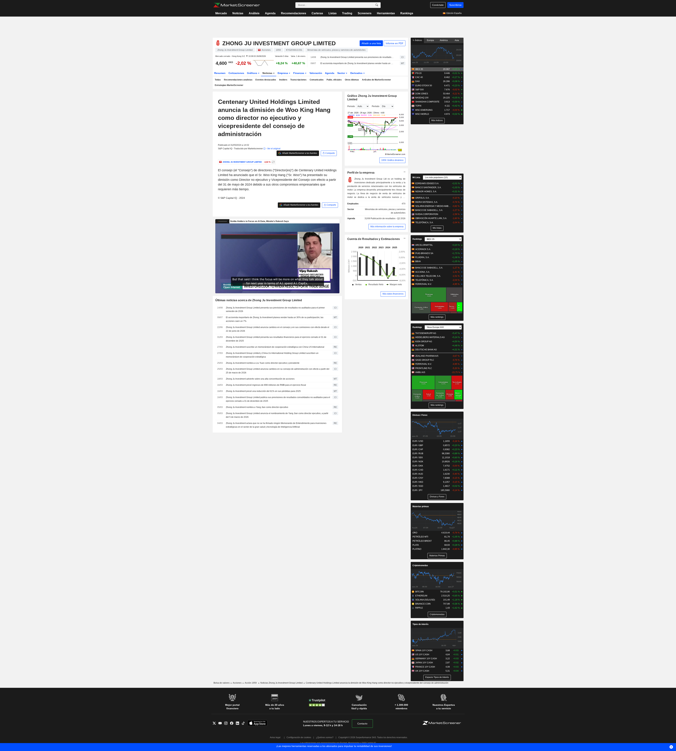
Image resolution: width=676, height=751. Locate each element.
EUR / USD (417, 441)
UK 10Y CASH (422, 671)
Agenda (270, 13)
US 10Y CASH (422, 654)
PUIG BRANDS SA (424, 253)
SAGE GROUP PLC (424, 360)
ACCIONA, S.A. (422, 272)
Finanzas (299, 73)
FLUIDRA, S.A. (422, 257)
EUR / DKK (417, 466)
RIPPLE (419, 608)
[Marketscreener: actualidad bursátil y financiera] (236, 5)
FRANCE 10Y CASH (425, 667)
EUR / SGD (417, 486)
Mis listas (437, 228)
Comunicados (317, 80)
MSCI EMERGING (424, 110)
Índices (418, 40)
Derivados (356, 73)
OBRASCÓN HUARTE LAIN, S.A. (431, 218)
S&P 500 (419, 89)
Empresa (283, 73)
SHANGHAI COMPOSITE (427, 102)
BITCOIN (419, 591)
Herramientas (386, 13)
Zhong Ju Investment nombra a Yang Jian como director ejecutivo (257, 407)
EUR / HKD (417, 482)
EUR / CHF (417, 449)
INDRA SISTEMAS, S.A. (426, 202)
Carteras (317, 13)
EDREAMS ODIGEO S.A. (427, 183)
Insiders (283, 80)
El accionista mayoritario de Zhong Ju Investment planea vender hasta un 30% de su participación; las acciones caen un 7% (357, 63)
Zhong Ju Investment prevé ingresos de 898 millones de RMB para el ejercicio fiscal (266, 385)
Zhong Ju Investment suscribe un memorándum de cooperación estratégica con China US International (275, 347)
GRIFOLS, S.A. (422, 198)
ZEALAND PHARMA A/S (426, 356)
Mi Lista (416, 177)
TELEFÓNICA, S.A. (424, 222)
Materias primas (420, 506)
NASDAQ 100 (421, 97)
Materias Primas (437, 555)
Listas (332, 13)
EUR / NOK (417, 461)
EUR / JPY (417, 490)
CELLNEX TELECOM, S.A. (428, 276)
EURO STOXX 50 (423, 85)
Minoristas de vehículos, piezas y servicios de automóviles (385, 211)
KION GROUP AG (423, 341)
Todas (218, 80)
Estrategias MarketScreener (229, 85)
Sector (341, 73)
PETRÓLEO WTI (420, 537)
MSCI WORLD (422, 114)
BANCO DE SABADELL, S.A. (429, 210)
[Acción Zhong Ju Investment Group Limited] (273, 162)
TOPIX (418, 106)
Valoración (315, 73)
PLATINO (416, 549)
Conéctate (438, 5)
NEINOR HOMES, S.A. (426, 191)
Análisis (254, 13)
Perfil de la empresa (361, 172)
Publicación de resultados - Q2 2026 (388, 218)
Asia (457, 40)
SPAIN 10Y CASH (423, 650)
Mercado (221, 13)
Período (375, 106)
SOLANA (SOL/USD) (425, 600)
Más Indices (437, 120)
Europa (430, 40)
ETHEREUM (421, 595)
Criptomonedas (420, 565)
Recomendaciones (293, 13)
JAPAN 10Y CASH (424, 662)
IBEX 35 (419, 69)
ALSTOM (419, 345)
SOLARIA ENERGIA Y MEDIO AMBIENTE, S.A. (433, 206)
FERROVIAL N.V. (423, 284)
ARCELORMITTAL (424, 245)
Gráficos (252, 73)
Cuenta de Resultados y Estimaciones (373, 238)
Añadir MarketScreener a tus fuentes (299, 153)
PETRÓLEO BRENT (422, 541)
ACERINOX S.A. (423, 249)
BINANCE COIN (423, 604)
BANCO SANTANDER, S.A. (428, 187)
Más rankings (437, 317)
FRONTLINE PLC (423, 368)
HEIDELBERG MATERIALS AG (430, 337)
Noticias (237, 13)
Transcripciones (298, 80)
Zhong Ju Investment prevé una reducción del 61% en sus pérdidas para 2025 (263, 391)
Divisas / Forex (419, 415)
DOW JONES (421, 93)
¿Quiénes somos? (324, 737)
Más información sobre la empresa (386, 226)
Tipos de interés (420, 624)
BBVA (418, 261)
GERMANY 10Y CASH (426, 658)
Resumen (220, 73)
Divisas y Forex (437, 496)
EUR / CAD (417, 470)
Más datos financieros (393, 294)
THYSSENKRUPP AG (425, 333)
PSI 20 (418, 73)
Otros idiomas (352, 80)
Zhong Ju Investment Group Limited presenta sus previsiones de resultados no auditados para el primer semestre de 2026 (357, 57)
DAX (417, 81)
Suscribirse (455, 5)
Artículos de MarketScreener (376, 80)
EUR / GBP (417, 445)
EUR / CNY (417, 478)
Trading (347, 13)
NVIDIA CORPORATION (426, 214)
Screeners (364, 13)
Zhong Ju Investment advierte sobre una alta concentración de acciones (260, 379)
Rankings (406, 13)
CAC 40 (419, 77)
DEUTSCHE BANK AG (426, 349)
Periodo (351, 106)
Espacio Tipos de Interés (437, 677)
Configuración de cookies (299, 737)
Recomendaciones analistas (238, 80)
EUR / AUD (417, 474)
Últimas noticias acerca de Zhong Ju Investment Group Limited (258, 300)
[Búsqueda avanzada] (377, 5)
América (444, 40)
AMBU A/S (420, 372)
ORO (414, 532)
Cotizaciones (236, 73)
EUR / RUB (417, 453)
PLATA (415, 545)
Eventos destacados (265, 80)
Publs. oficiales (334, 80)
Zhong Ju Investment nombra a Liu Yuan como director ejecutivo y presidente (262, 363)
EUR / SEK (417, 457)
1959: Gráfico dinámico (392, 160)
